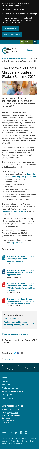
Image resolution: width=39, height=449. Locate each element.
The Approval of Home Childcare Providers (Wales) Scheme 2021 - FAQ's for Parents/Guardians (20, 301)
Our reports (7, 394)
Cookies (25, 438)
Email (22, 353)
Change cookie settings (12, 34)
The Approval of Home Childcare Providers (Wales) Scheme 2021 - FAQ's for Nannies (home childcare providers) (21, 286)
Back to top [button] (8, 359)
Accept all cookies (10, 28)
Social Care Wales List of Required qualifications (20, 175)
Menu (30, 50)
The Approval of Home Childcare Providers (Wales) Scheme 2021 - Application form (20, 272)
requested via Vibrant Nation (14, 211)
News (4, 381)
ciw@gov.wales (12, 413)
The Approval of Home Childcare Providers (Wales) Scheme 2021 (19, 341)
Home (4, 58)
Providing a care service (17, 58)
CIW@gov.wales (16, 242)
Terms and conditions (15, 444)
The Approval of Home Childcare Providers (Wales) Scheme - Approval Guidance (20, 259)
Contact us (6, 398)
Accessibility (16, 438)
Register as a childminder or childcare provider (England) (16, 323)
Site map (25, 441)
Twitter (15, 353)
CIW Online (28, 42)
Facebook (18, 353)
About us (6, 384)
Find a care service (10, 388)
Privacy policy (15, 441)
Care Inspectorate (11, 318)
